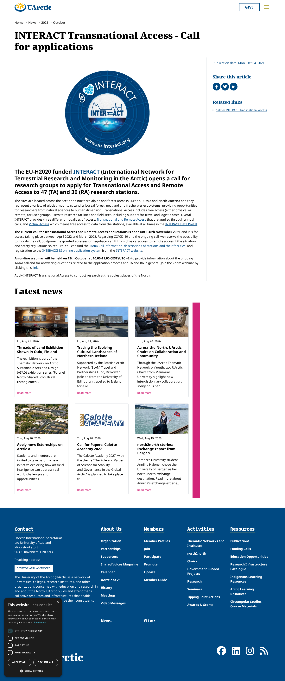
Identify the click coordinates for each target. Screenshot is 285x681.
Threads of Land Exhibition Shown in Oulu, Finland (40, 349)
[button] (33, 671)
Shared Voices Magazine (119, 564)
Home (19, 22)
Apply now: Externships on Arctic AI (40, 446)
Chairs (192, 561)
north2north (196, 553)
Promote (151, 564)
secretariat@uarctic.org (34, 568)
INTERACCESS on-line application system (71, 250)
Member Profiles (157, 541)
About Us (111, 529)
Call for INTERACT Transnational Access (241, 110)
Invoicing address (28, 559)
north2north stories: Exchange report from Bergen (156, 448)
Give (249, 7)
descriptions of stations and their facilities (155, 246)
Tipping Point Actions (203, 597)
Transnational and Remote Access (121, 219)
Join (147, 549)
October (59, 22)
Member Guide (155, 580)
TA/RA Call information (105, 246)
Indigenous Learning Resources (246, 579)
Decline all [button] (46, 662)
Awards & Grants (200, 605)
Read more (24, 393)
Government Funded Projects (203, 571)
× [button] (57, 601)
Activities (200, 529)
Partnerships (111, 549)
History (106, 587)
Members (154, 529)
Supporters (109, 556)
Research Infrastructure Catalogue (248, 566)
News (32, 22)
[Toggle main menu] (266, 7)
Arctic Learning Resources (242, 591)
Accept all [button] (19, 662)
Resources (242, 529)
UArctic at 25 (110, 580)
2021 (44, 22)
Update (149, 572)
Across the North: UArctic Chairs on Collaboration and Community (161, 351)
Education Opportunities (249, 556)
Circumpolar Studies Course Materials (246, 603)
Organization (111, 541)
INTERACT (86, 171)
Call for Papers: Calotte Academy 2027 (97, 446)
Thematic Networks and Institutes (206, 543)
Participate (152, 556)
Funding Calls (240, 549)
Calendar (108, 572)
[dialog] (33, 637)
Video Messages (113, 603)
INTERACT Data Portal (181, 224)
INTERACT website (129, 250)
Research (194, 581)
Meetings (108, 595)
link (35, 267)
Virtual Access (39, 224)
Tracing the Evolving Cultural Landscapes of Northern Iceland (97, 351)
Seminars (194, 589)
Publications (239, 541)
